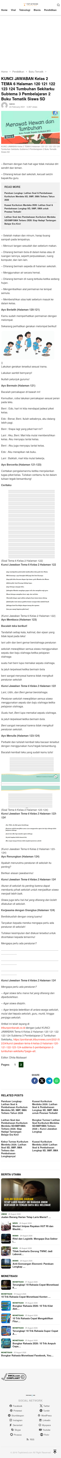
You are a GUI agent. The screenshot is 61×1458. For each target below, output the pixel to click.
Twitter (46, 1405)
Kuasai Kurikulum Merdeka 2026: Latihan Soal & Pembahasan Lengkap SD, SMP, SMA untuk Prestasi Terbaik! (28, 208)
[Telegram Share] (49, 1080)
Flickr (46, 1434)
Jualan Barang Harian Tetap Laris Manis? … (26, 1217)
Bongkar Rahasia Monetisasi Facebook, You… (27, 1355)
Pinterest (18, 1410)
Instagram (17, 1420)
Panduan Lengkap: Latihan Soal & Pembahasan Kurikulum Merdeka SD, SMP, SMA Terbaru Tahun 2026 (29, 196)
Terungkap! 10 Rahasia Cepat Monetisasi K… (36, 1286)
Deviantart (17, 1425)
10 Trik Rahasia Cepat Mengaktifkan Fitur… (33, 1320)
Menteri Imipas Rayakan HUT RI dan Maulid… (33, 1228)
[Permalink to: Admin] (4, 105)
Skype (18, 1429)
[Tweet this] (42, 1080)
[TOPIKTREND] (30, 4)
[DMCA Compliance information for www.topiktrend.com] (13, 1376)
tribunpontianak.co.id (13, 1028)
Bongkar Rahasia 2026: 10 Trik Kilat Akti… (33, 1307)
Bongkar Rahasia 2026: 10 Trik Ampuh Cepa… (34, 1345)
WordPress (46, 1415)
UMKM (4, 1214)
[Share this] (34, 1080)
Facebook (17, 1405)
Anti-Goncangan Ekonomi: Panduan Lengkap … (33, 1265)
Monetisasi (18, 1282)
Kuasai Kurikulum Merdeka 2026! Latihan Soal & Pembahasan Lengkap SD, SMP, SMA (45, 1146)
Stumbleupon (18, 1415)
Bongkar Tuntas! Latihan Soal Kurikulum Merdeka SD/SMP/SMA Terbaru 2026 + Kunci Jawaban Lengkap (46, 1125)
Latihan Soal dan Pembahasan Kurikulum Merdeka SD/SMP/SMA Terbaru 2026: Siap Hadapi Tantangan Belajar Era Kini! (30, 220)
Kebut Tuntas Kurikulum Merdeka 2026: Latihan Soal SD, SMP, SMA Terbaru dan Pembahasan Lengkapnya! (14, 1149)
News (15, 1223)
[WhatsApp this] (56, 1080)
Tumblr (46, 1410)
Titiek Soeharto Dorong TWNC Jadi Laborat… (32, 1253)
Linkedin (46, 1420)
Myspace (46, 1425)
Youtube (46, 1429)
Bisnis (15, 1235)
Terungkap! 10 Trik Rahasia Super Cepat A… (35, 1332)
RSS (32, 1439)
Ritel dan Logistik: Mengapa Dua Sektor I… (35, 1240)
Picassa (17, 1434)
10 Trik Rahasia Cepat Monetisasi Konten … (26, 1296)
